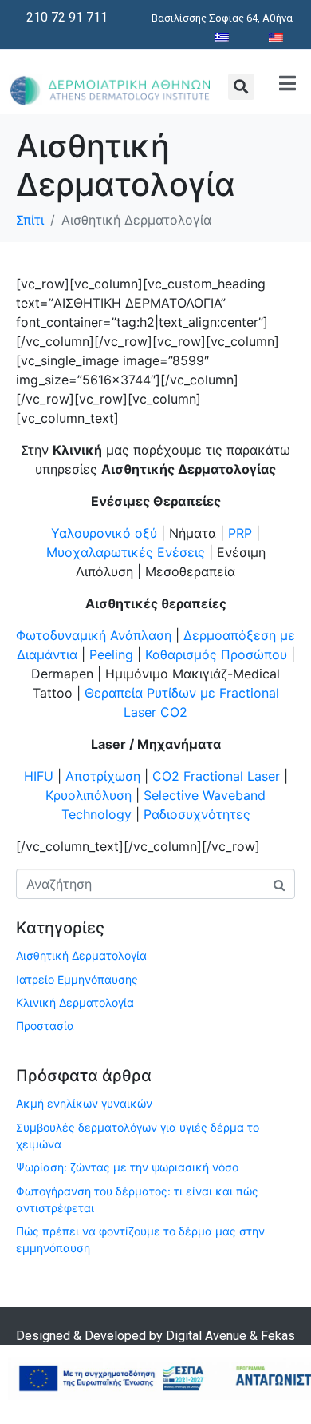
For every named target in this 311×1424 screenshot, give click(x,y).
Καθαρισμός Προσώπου (216, 654)
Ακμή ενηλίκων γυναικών (84, 1103)
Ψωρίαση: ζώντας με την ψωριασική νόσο (127, 1167)
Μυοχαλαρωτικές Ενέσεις (125, 552)
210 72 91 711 (67, 17)
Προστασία (45, 1025)
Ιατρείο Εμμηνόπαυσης (77, 979)
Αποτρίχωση (102, 776)
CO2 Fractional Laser (216, 776)
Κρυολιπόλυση (88, 795)
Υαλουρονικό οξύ (104, 533)
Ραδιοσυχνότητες (197, 814)
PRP (240, 533)
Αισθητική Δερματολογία (81, 955)
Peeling (113, 654)
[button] (241, 87)
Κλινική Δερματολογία (75, 1002)
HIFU (38, 776)
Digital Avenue (206, 1335)
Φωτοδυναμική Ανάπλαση (93, 635)
